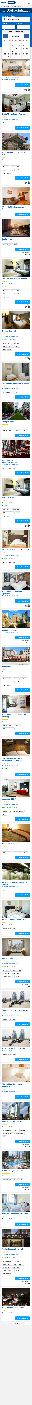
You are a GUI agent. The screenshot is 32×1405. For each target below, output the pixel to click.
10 (9, 48)
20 (19, 51)
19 (16, 51)
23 (5, 54)
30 (5, 57)
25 (12, 54)
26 (16, 54)
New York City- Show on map (11, 119)
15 (27, 48)
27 (19, 54)
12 (16, 48)
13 (19, 48)
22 (27, 51)
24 (9, 54)
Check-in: (5, 23)
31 (9, 57)
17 (9, 51)
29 (27, 54)
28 (23, 54)
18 (12, 51)
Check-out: (19, 23)
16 (5, 51)
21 (23, 51)
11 (12, 48)
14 (23, 48)
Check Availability (22, 85)
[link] (8, 2)
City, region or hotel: (8, 16)
